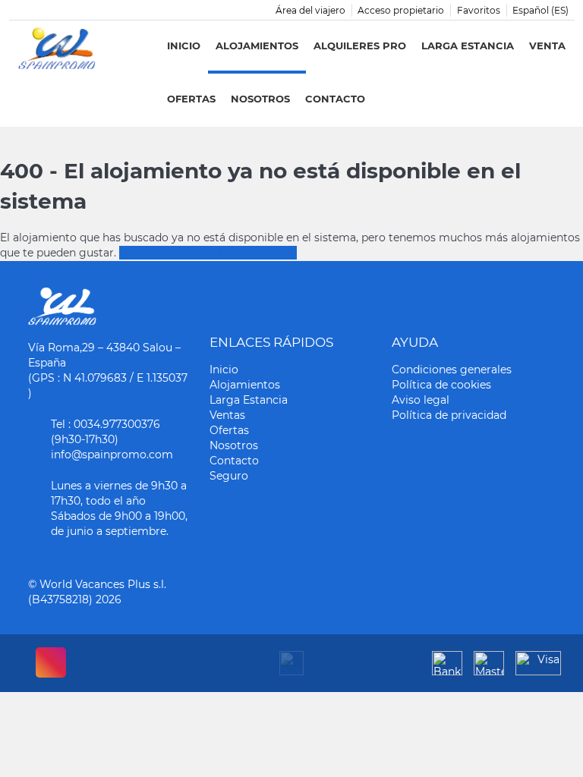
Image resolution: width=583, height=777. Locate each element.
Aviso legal (420, 400)
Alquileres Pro (360, 45)
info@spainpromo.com (112, 454)
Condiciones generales (452, 369)
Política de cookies (441, 385)
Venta (547, 45)
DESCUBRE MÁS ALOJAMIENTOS (208, 253)
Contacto (335, 99)
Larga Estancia (467, 45)
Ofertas (191, 99)
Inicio (183, 45)
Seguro (229, 476)
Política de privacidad (449, 415)
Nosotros (260, 99)
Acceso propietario (401, 10)
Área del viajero (310, 10)
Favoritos (478, 10)
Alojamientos (257, 45)
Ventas (227, 415)
